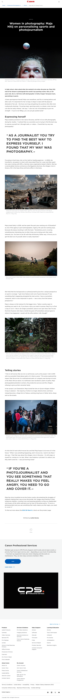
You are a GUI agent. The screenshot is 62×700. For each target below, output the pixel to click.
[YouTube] (59, 692)
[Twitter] (55, 692)
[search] (2, 2)
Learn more (9, 567)
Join (12, 561)
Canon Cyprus (6, 692)
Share (31, 532)
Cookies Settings (35, 687)
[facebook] (48, 692)
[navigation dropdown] (59, 2)
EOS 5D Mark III (27, 510)
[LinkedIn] (51, 692)
